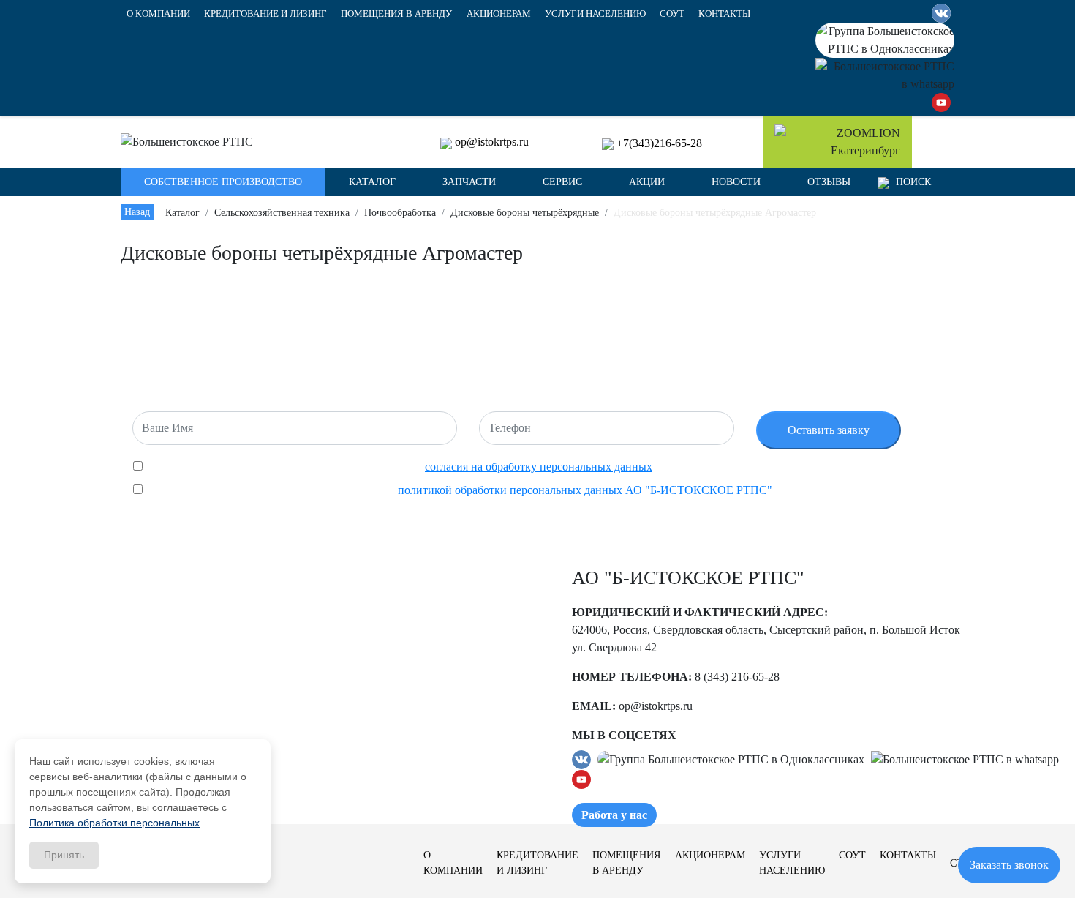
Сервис (562, 181)
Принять (64, 855)
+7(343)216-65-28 (659, 143)
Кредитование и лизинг (265, 14)
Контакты (724, 14)
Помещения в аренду (396, 14)
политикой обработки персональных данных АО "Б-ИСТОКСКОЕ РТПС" (585, 490)
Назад (137, 211)
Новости (736, 181)
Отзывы (828, 181)
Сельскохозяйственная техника (282, 212)
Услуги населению (595, 14)
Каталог (182, 212)
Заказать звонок (1009, 864)
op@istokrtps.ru (492, 141)
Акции (647, 181)
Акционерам (499, 14)
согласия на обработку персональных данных (538, 466)
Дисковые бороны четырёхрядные (524, 212)
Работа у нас (614, 815)
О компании (158, 14)
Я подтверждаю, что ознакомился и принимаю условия (397, 466)
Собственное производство (223, 181)
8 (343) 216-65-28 (737, 676)
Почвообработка (400, 212)
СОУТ (672, 14)
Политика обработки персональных (114, 822)
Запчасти (469, 181)
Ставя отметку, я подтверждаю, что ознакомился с (457, 490)
